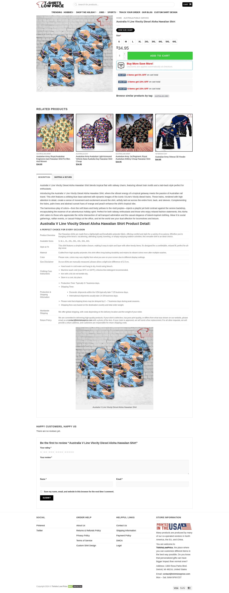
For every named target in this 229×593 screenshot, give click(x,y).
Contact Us (121, 525)
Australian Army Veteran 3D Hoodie (170, 157)
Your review (46, 457)
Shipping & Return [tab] (63, 177)
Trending (57, 12)
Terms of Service (84, 540)
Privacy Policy (83, 535)
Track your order (129, 12)
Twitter (39, 530)
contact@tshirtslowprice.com (80, 320)
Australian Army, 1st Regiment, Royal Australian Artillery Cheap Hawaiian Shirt (133, 157)
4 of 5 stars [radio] (59, 452)
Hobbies (68, 12)
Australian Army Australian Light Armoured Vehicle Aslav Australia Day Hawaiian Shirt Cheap (94, 158)
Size (118, 35)
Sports (112, 12)
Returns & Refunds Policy (88, 530)
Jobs (101, 12)
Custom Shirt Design (165, 12)
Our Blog (147, 12)
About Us (80, 525)
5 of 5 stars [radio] (69, 452)
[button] (187, 4)
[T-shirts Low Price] (50, 4)
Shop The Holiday (86, 12)
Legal (119, 545)
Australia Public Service (136, 18)
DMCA (119, 540)
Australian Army (162, 96)
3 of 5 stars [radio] (51, 452)
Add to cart (160, 55)
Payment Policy (123, 535)
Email (119, 479)
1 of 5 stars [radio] (40, 452)
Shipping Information (126, 530)
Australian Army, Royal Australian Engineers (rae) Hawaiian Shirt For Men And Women (53, 158)
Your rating (45, 448)
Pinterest (40, 525)
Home (119, 18)
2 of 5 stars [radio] (45, 452)
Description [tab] (44, 177)
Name (43, 479)
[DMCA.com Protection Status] (75, 586)
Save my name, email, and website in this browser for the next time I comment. (79, 491)
